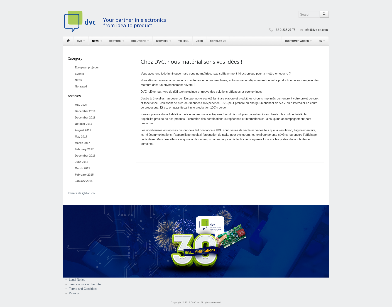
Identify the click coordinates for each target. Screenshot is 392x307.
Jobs (199, 41)
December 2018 (85, 117)
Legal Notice (77, 279)
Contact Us (218, 41)
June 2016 (81, 162)
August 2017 (83, 130)
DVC (80, 41)
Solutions (139, 41)
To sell (183, 41)
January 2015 (84, 181)
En (321, 41)
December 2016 (85, 155)
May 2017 (81, 136)
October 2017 (83, 124)
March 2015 (82, 168)
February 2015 (84, 174)
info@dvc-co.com (316, 29)
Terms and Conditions (83, 288)
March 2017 (82, 143)
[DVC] (82, 21)
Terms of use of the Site (85, 284)
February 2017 (84, 149)
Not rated (81, 86)
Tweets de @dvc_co (81, 193)
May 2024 (81, 104)
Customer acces (297, 41)
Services (162, 41)
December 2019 (85, 111)
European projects (87, 67)
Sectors (115, 41)
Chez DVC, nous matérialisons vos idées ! (191, 61)
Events (79, 73)
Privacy (74, 293)
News (96, 41)
